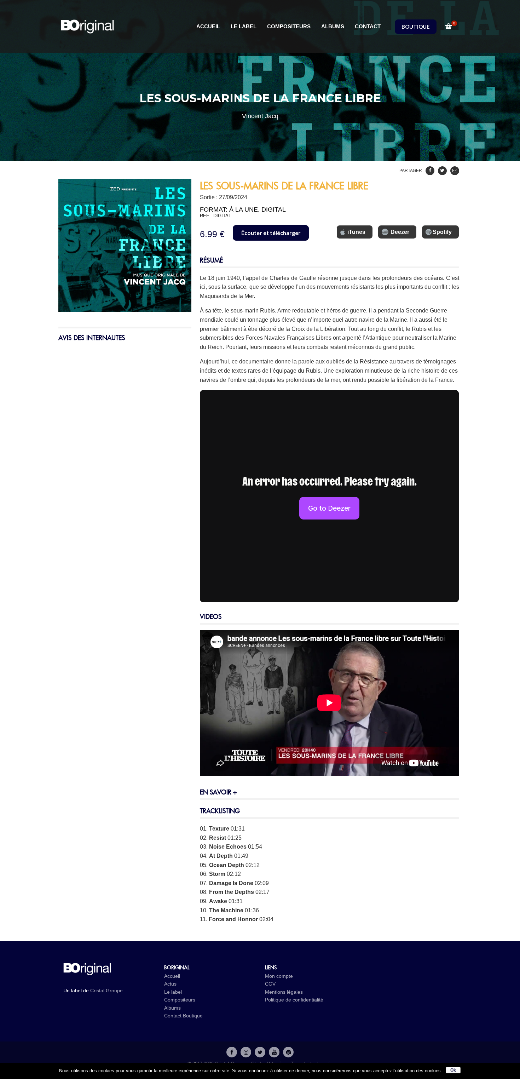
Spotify (442, 232)
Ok (453, 1070)
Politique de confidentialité (294, 1000)
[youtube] (274, 1052)
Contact (172, 1015)
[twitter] (260, 1052)
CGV (270, 984)
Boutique (193, 1015)
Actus (170, 984)
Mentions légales (284, 992)
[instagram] (246, 1052)
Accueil (172, 976)
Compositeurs (179, 1000)
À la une (243, 209)
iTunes (356, 232)
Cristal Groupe (106, 990)
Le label (173, 992)
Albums (172, 1008)
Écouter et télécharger (271, 232)
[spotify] (288, 1052)
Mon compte (279, 976)
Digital (273, 209)
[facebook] (232, 1052)
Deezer (400, 232)
